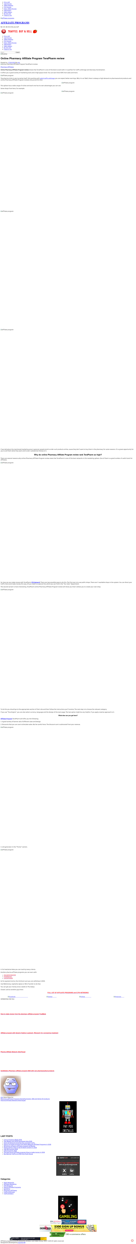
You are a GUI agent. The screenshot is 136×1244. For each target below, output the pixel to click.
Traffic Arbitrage (8, 12)
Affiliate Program (6, 719)
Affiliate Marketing (8, 5)
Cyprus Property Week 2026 (13, 1140)
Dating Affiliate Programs (10, 9)
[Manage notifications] (132, 1240)
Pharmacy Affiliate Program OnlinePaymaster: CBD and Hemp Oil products (25, 1099)
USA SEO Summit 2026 (11, 1149)
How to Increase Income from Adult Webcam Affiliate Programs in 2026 (27, 1144)
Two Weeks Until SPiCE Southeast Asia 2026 (18, 1141)
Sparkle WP (22, 1242)
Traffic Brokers (7, 10)
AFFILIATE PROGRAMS (15, 22)
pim (18, 62)
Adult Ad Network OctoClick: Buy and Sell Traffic (19, 1143)
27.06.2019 (11, 62)
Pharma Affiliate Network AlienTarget (13, 1100)
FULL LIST (7, 2)
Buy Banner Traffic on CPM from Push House (18, 1154)
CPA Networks (7, 7)
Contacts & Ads (8, 15)
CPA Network (35, 582)
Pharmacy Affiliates (7, 67)
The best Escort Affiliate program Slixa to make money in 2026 (24, 1152)
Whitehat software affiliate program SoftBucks (19, 1146)
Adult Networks (8, 4)
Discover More (43, 1239)
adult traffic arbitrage (47, 78)
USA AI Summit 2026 (10, 1151)
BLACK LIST (7, 14)
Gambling (7, 1189)
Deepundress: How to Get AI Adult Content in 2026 (20, 1147)
